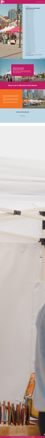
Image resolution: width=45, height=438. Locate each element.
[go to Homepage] (3, 1)
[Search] (41, 1)
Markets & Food (27, 6)
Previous (23, 98)
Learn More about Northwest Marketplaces (10, 102)
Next (44, 98)
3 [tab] (34, 107)
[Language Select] (43, 1)
